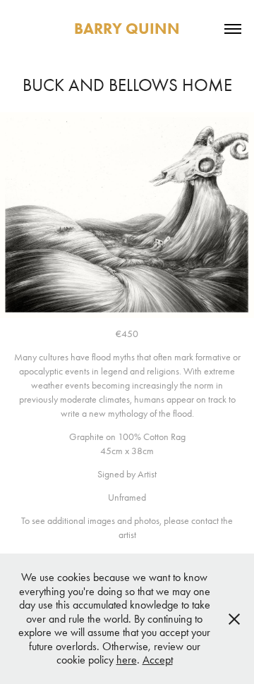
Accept (158, 659)
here (126, 659)
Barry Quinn (127, 28)
